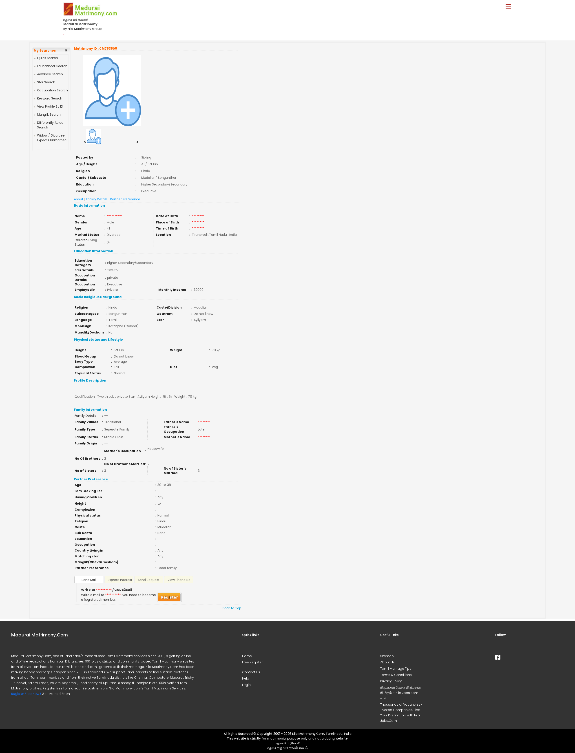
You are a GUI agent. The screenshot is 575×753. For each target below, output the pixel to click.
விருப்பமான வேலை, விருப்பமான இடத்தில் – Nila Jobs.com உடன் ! (400, 692)
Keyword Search (49, 98)
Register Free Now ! (26, 693)
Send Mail (89, 580)
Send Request (148, 580)
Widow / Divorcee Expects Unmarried (51, 137)
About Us (387, 662)
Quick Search (47, 58)
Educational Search (52, 66)
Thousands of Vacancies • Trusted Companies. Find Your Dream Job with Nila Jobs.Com (401, 712)
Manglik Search (49, 114)
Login (246, 684)
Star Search (46, 82)
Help (245, 678)
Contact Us (251, 672)
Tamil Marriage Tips (395, 668)
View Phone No (179, 580)
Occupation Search (52, 90)
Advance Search (50, 74)
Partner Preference (125, 199)
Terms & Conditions (396, 675)
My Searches (45, 50)
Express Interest (120, 580)
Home (247, 656)
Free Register (252, 662)
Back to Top (232, 608)
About (78, 199)
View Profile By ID (50, 106)
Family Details (97, 199)
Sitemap (387, 656)
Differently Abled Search (50, 125)
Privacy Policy (391, 681)
